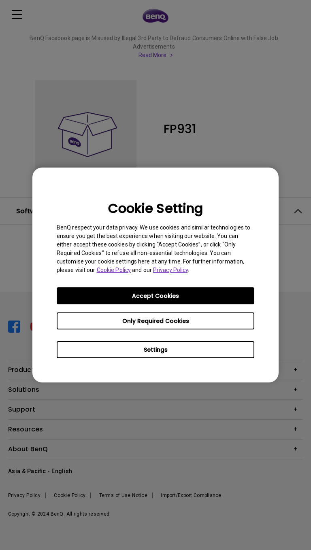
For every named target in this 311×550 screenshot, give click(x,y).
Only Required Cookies (155, 321)
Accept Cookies (155, 296)
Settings (156, 350)
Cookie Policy (114, 270)
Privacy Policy (170, 270)
